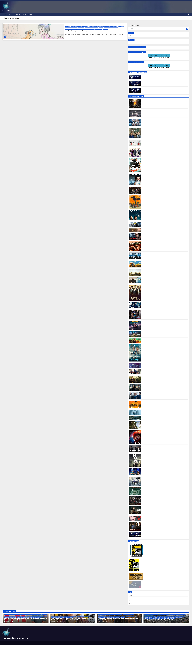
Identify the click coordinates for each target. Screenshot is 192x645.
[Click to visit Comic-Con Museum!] (134, 564)
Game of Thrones (163, 613)
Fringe (159, 613)
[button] (186, 14)
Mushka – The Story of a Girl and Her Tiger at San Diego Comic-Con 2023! (84, 31)
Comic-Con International (102, 26)
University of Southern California (35, 617)
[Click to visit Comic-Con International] (136, 550)
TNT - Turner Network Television (114, 617)
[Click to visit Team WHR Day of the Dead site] (135, 201)
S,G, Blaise (62, 617)
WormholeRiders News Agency (10, 11)
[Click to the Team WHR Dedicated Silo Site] (135, 404)
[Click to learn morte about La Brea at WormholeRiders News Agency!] (135, 333)
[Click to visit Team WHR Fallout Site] (135, 264)
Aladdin (72, 26)
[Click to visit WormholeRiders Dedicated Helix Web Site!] (135, 305)
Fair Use (24, 14)
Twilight (165, 618)
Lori (75, 32)
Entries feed (131, 598)
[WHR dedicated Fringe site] (135, 280)
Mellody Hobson (7, 617)
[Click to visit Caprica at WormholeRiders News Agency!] (135, 152)
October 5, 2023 (69, 32)
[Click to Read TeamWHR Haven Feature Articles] (135, 292)
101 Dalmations (68, 26)
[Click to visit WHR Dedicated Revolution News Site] (135, 379)
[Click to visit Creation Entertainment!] (136, 576)
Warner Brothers (122, 617)
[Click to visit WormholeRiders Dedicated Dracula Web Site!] (135, 236)
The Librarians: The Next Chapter (103, 617)
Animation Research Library (84, 26)
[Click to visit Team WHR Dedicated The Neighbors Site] (135, 471)
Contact (10, 14)
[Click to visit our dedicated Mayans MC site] (135, 340)
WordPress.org (132, 603)
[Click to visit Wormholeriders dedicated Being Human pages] (135, 133)
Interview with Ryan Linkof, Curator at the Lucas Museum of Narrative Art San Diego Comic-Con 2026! (25, 619)
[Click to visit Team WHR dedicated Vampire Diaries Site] (135, 500)
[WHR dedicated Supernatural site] (135, 418)
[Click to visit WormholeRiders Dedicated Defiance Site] (135, 224)
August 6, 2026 (55, 621)
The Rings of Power (147, 618)
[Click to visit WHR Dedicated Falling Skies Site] (135, 255)
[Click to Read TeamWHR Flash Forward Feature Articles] (135, 272)
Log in (130, 595)
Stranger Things (166, 617)
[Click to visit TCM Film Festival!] (135, 584)
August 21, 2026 (8, 621)
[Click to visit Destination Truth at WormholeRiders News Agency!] (135, 229)
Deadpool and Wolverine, (148, 613)
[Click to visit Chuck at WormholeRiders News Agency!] (135, 165)
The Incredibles (172, 617)
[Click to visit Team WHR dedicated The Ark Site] (135, 437)
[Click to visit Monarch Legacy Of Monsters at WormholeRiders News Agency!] (135, 352)
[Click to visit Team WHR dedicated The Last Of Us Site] (135, 460)
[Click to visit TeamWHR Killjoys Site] (135, 324)
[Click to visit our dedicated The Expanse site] (135, 481)
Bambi (90, 26)
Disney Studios (115, 26)
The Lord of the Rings (178, 617)
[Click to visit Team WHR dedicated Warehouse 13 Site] (135, 526)
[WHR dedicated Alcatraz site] (135, 113)
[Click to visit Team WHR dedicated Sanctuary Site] (135, 387)
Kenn (60, 621)
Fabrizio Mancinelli (121, 26)
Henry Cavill (176, 613)
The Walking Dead (154, 618)
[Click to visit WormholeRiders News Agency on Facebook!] (135, 83)
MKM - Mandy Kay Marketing (55, 617)
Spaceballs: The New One (148, 617)
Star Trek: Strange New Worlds (158, 617)
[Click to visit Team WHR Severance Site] (135, 395)
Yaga (174, 618)
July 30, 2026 (101, 621)
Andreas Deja (76, 26)
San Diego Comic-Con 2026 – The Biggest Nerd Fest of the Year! (163, 620)
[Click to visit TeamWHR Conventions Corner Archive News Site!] (135, 534)
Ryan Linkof (18, 617)
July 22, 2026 (148, 621)
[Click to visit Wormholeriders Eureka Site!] (135, 246)
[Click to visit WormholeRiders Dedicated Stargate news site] (135, 412)
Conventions (18, 14)
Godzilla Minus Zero (170, 613)
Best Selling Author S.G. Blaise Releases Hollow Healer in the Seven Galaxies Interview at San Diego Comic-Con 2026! (70, 619)
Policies (30, 14)
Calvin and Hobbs (94, 26)
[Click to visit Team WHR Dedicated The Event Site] (135, 448)
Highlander (180, 613)
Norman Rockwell (13, 617)
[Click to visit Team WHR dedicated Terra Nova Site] (135, 425)
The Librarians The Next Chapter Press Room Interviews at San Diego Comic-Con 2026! (118, 619)
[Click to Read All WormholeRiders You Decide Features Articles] (135, 77)
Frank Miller (155, 613)
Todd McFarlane (160, 618)
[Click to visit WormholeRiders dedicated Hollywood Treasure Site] (135, 314)
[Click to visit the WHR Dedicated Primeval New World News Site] (135, 371)
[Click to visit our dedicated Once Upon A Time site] (135, 365)
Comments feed (132, 600)
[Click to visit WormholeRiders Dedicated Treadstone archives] (135, 490)
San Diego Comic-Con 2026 (25, 617)
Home (5, 14)
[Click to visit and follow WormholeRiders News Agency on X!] (135, 89)
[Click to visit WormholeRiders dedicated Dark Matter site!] (135, 190)
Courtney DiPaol (109, 26)
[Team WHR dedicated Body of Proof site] (135, 143)
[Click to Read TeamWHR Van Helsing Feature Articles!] (135, 510)
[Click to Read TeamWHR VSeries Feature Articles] (135, 518)
